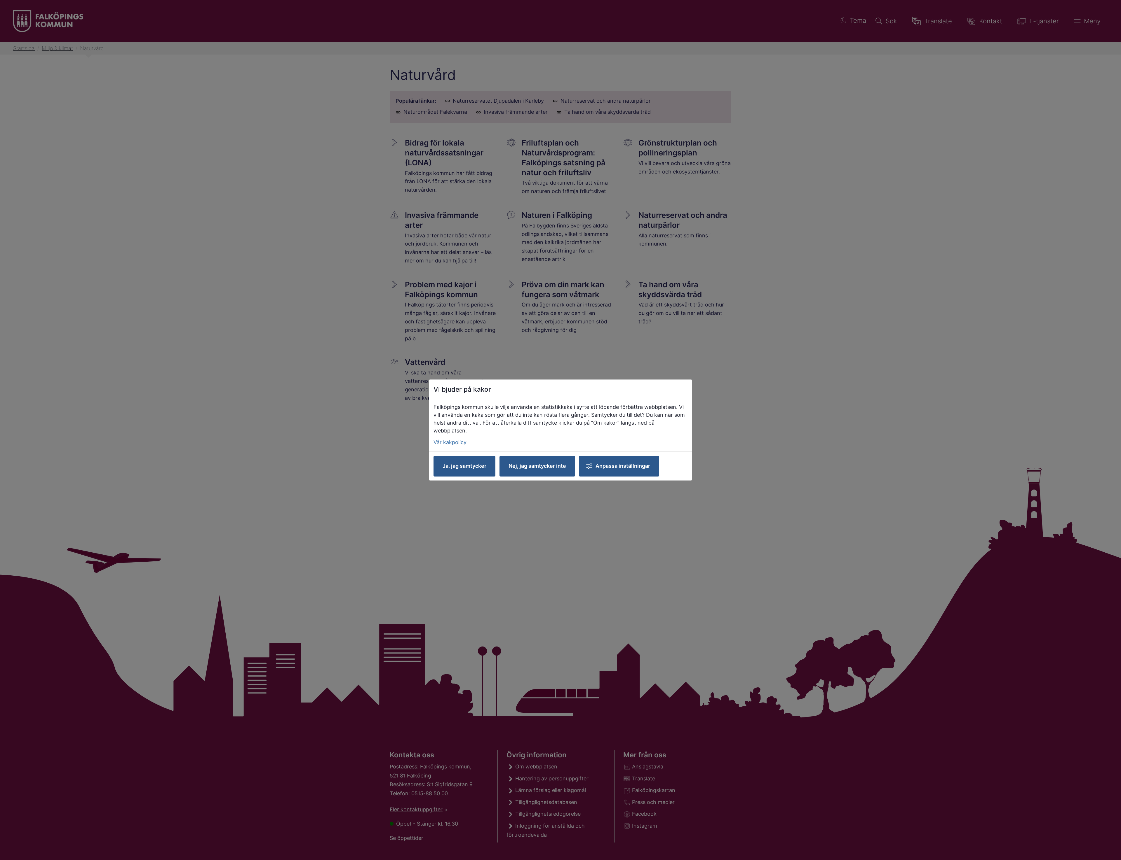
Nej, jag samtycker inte (537, 466)
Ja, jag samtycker (464, 466)
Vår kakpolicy (450, 442)
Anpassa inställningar (623, 466)
